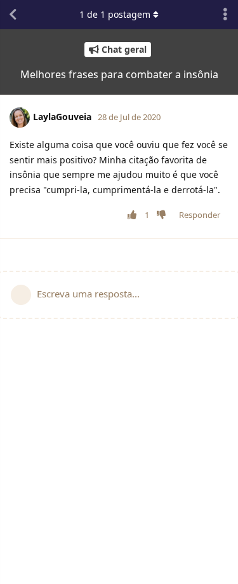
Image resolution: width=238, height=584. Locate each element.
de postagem (116, 14)
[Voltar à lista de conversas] (12, 14)
